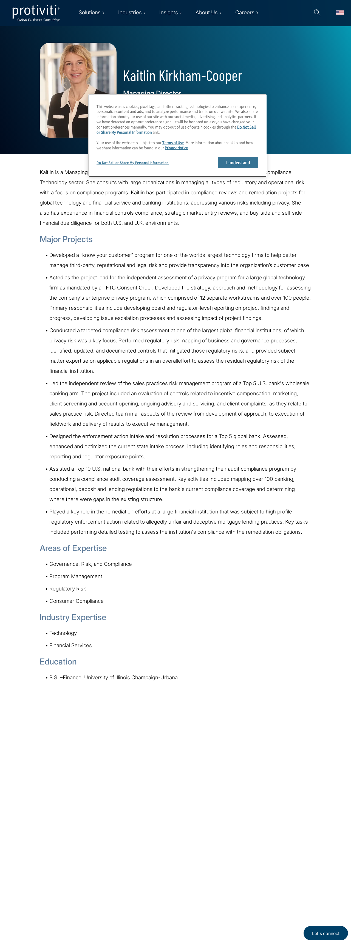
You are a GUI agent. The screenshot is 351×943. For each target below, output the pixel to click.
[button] (317, 13)
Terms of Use (173, 142)
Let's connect (325, 933)
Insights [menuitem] (168, 12)
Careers (101, 890)
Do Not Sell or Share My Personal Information (133, 162)
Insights (101, 922)
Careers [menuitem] (244, 12)
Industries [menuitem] (130, 12)
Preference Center (147, 890)
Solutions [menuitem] (90, 12)
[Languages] (340, 13)
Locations (137, 875)
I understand (238, 162)
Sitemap (135, 906)
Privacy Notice (176, 147)
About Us (103, 875)
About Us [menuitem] (207, 12)
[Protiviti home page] (42, 882)
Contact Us (105, 906)
